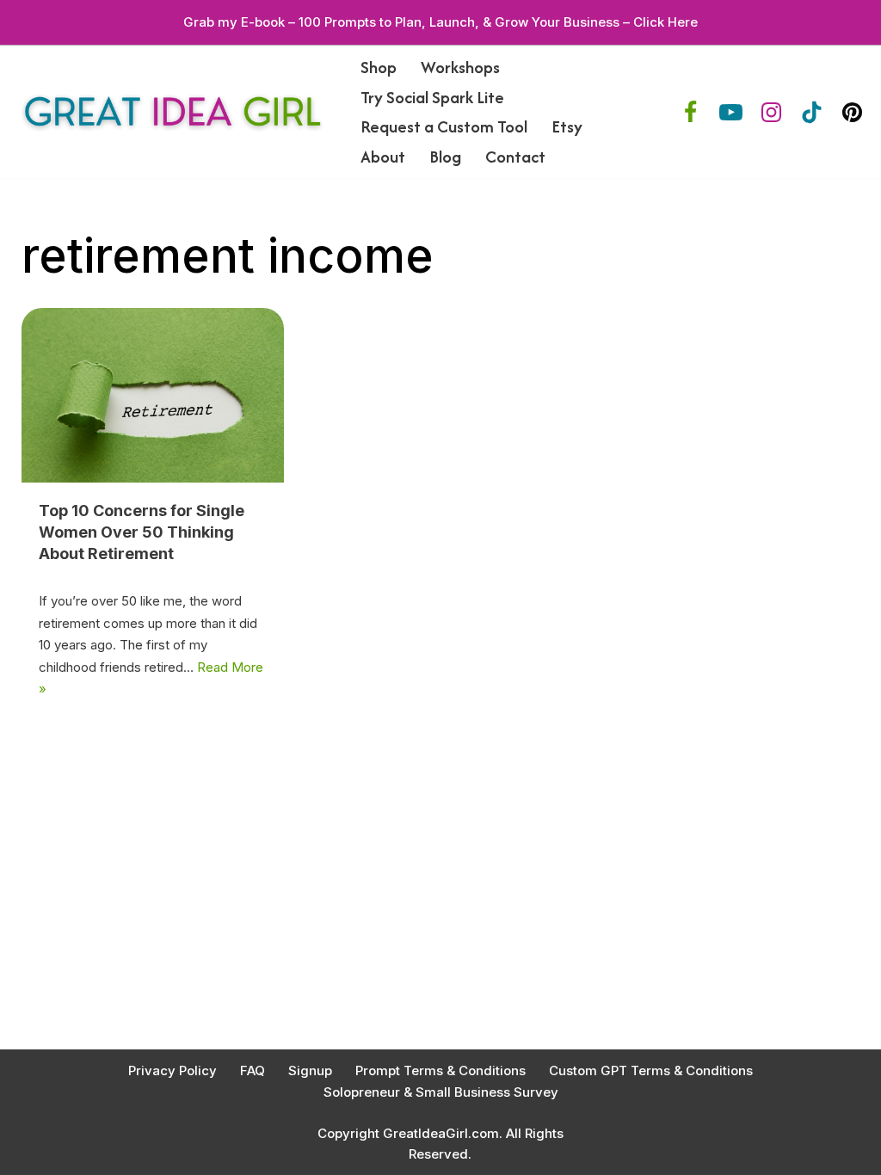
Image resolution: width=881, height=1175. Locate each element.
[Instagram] (771, 112)
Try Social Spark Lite (432, 97)
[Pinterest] (852, 112)
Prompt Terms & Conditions (440, 1070)
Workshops (460, 67)
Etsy (566, 126)
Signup (310, 1070)
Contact (515, 157)
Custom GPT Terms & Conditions (651, 1070)
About (382, 157)
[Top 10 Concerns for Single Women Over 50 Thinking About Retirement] (153, 395)
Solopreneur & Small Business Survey (440, 1092)
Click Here (665, 22)
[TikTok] (812, 112)
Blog (445, 157)
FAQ (252, 1070)
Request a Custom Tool (443, 126)
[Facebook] (690, 112)
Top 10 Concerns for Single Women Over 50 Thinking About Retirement (141, 532)
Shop (378, 67)
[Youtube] (731, 112)
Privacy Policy (172, 1070)
